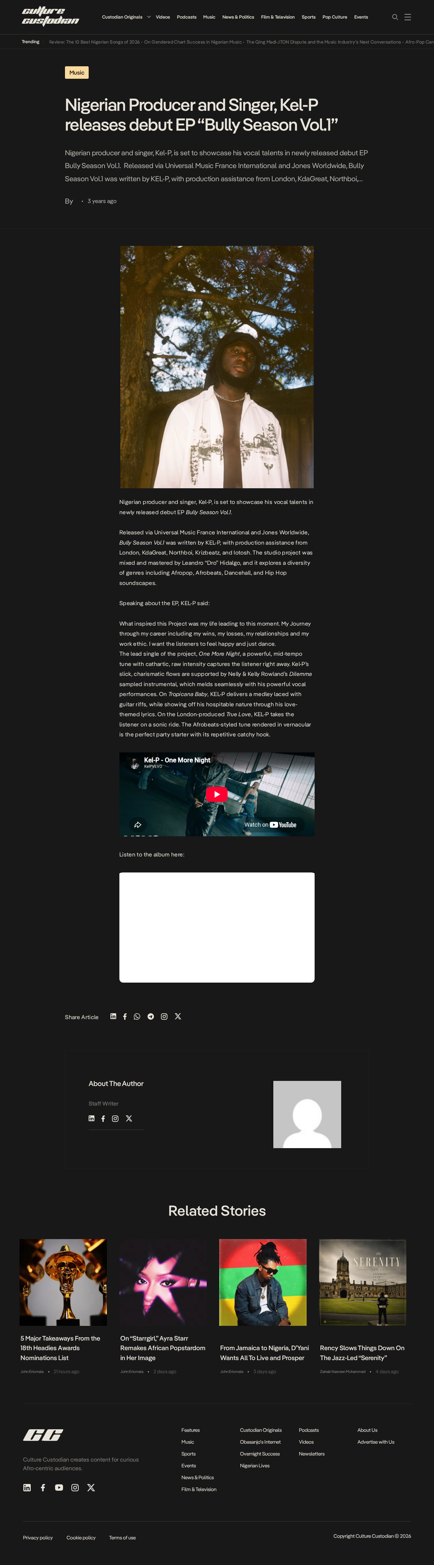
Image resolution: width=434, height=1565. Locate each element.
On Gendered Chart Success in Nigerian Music (173, 42)
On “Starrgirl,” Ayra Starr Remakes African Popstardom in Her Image (162, 1348)
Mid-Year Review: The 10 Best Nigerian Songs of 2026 (65, 42)
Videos (163, 17)
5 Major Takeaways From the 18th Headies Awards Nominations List (60, 1348)
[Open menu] (407, 16)
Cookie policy (81, 1538)
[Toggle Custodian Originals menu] (149, 16)
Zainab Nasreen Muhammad (343, 1371)
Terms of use (122, 1538)
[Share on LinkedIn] (113, 1017)
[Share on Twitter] (178, 1017)
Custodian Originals (122, 17)
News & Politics (238, 17)
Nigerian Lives (254, 1466)
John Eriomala (32, 1371)
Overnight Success (260, 1454)
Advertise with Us (376, 1442)
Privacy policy (38, 1538)
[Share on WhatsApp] (137, 1017)
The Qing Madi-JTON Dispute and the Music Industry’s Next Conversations (303, 42)
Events (361, 17)
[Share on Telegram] (151, 1017)
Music (209, 17)
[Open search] (394, 16)
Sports (309, 17)
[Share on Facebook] (125, 1017)
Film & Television (278, 17)
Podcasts (187, 17)
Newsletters (312, 1454)
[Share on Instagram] (164, 1017)
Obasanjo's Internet (260, 1442)
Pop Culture (335, 17)
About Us (367, 1430)
